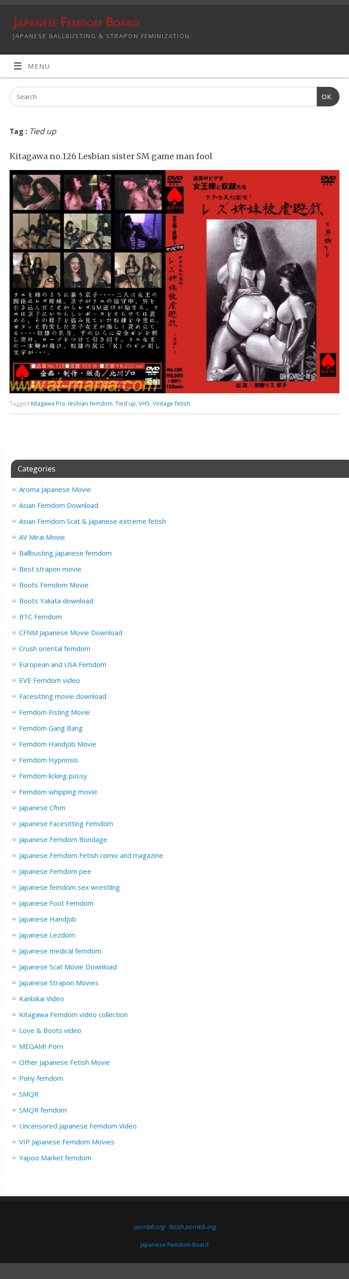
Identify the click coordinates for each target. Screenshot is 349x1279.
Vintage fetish (171, 403)
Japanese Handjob (47, 918)
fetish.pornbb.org (192, 1227)
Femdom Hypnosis (48, 759)
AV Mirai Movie (42, 537)
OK (324, 96)
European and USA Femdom (62, 664)
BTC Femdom (40, 616)
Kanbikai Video (41, 998)
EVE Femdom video (49, 680)
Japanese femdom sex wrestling (69, 887)
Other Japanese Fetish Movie (64, 1062)
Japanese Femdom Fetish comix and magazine (91, 855)
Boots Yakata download (56, 600)
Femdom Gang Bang (51, 727)
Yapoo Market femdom (55, 1157)
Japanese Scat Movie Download (68, 966)
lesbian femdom (90, 403)
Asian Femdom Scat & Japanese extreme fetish (92, 521)
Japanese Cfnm (42, 807)
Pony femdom (41, 1078)
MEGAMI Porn (41, 1046)
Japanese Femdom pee (55, 871)
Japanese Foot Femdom (56, 903)
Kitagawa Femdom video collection (73, 1014)
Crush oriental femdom (54, 648)
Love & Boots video (50, 1030)
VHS (144, 403)
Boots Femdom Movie (54, 584)
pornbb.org (149, 1227)
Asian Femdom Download (58, 505)
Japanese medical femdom (60, 950)
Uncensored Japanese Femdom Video (78, 1125)
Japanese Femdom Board (76, 22)
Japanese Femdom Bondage (63, 839)
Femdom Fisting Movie (54, 712)
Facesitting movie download (62, 696)
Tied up (125, 403)
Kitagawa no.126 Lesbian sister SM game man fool (111, 156)
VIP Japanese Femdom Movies (67, 1141)
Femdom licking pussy (53, 775)
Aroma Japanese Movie (55, 489)
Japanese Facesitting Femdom (66, 823)
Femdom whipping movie (58, 791)
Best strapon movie (50, 568)
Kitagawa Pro (48, 403)
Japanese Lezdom (47, 934)
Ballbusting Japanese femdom (65, 552)
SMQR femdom (43, 1109)
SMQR (29, 1093)
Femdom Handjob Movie (57, 743)
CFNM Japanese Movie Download (70, 632)
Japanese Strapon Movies (59, 982)
